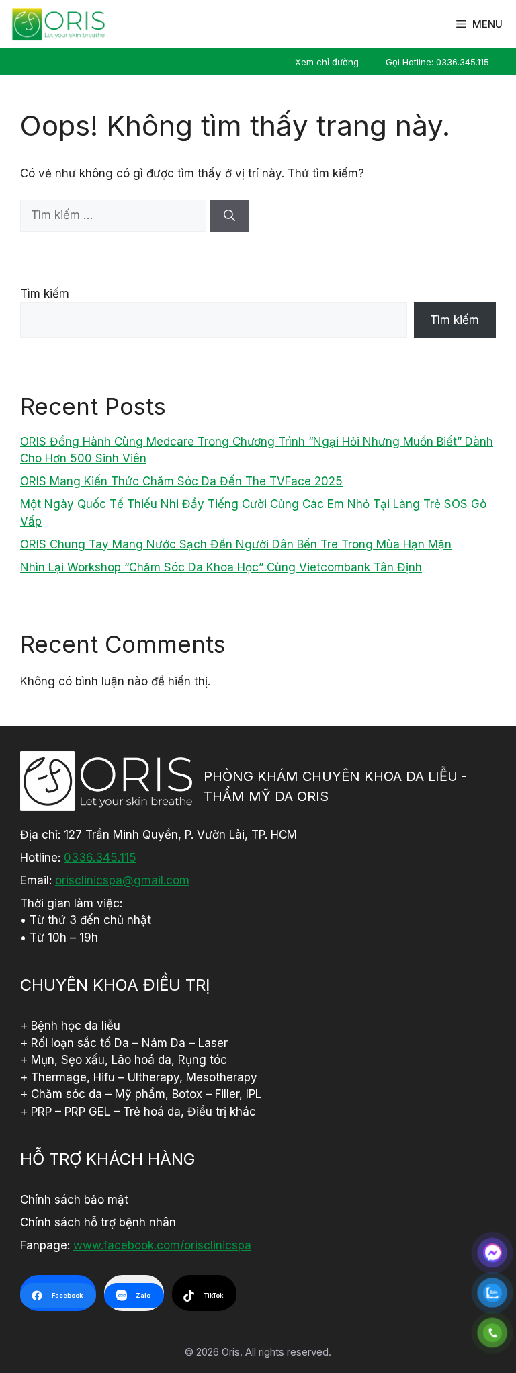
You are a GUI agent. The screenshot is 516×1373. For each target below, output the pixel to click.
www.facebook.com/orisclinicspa (162, 1245)
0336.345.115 (100, 857)
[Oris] (58, 24)
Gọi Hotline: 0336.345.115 (437, 61)
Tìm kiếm (44, 293)
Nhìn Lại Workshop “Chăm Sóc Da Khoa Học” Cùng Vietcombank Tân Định (221, 567)
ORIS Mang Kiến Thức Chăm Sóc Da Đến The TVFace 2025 (181, 481)
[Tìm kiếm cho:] (115, 215)
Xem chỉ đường (327, 61)
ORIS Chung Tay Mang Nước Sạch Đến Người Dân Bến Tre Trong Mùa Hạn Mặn (236, 544)
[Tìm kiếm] (229, 216)
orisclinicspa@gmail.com (122, 880)
